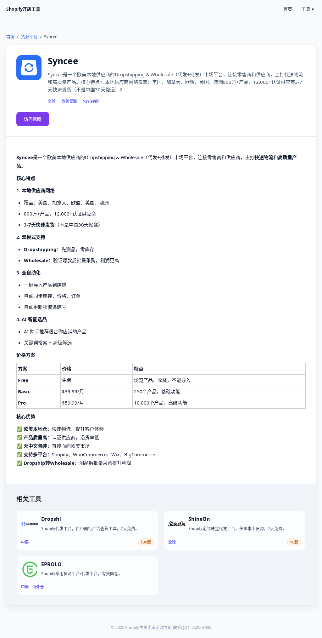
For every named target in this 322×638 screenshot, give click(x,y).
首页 (287, 9)
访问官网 (33, 119)
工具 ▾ (308, 9)
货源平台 (29, 36)
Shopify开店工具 (23, 9)
